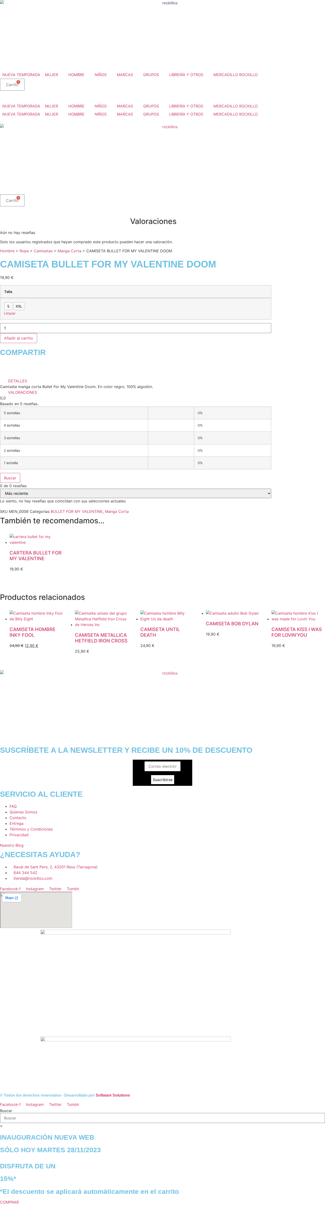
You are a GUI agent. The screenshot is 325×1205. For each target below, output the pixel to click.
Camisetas (43, 250)
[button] (54, 75)
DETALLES (17, 381)
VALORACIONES (22, 392)
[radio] (8, 306)
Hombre (7, 250)
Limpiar (9, 313)
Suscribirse (162, 779)
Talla (8, 291)
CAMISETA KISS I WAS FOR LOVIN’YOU (296, 632)
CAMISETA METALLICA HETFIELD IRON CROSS (101, 638)
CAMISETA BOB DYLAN (232, 624)
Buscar (10, 478)
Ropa (24, 250)
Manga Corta (69, 250)
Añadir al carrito (18, 338)
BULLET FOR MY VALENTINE (77, 511)
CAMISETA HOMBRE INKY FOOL (32, 632)
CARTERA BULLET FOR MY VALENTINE (36, 555)
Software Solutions (113, 1095)
